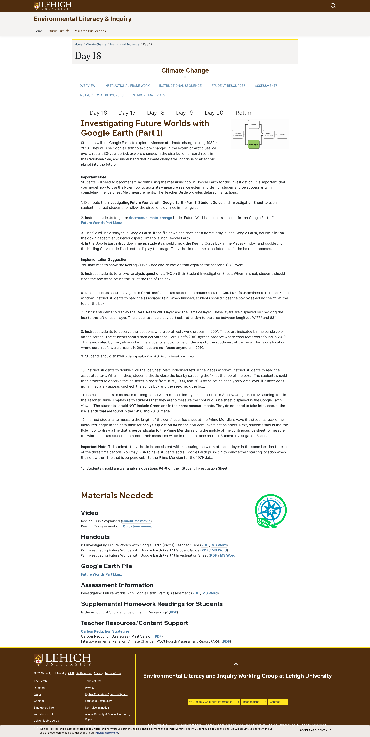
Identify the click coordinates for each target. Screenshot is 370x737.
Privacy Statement (106, 732)
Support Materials (149, 95)
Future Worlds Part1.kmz (101, 222)
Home (39, 31)
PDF (204, 545)
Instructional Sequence (124, 44)
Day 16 (98, 112)
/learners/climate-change (150, 217)
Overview (87, 86)
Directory (39, 687)
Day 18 (156, 112)
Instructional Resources (101, 95)
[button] (332, 6)
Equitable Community (98, 701)
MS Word (219, 545)
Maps (37, 694)
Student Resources (228, 86)
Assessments (266, 86)
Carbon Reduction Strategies (105, 631)
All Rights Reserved (80, 673)
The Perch (40, 681)
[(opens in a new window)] (53, 6)
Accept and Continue (315, 730)
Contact (39, 701)
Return (244, 112)
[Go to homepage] (83, 660)
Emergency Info (44, 707)
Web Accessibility (45, 714)
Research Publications (90, 31)
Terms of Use (113, 673)
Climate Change (96, 44)
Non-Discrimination (97, 707)
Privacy (98, 673)
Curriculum (57, 31)
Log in (237, 663)
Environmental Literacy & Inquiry (83, 18)
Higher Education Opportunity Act (106, 694)
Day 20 (214, 112)
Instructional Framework (127, 86)
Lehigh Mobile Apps (46, 720)
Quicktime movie (136, 521)
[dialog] (185, 731)
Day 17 (127, 112)
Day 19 (184, 112)
